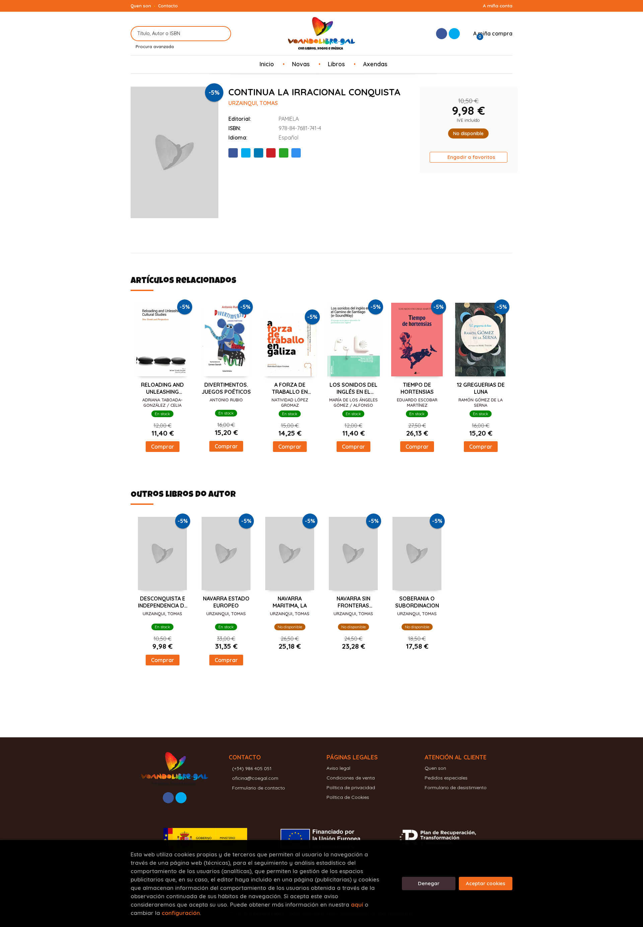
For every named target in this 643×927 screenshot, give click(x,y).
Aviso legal (338, 768)
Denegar (428, 883)
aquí (357, 904)
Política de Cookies (348, 797)
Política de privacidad (351, 787)
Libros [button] (336, 64)
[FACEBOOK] (441, 33)
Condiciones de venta (351, 778)
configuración (181, 912)
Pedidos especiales (446, 778)
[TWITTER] (454, 33)
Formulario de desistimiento (456, 787)
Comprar (162, 446)
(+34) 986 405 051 (252, 768)
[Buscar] (222, 33)
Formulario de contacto (258, 788)
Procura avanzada (155, 46)
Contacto (168, 5)
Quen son (141, 5)
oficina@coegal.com (255, 778)
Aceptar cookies (485, 883)
